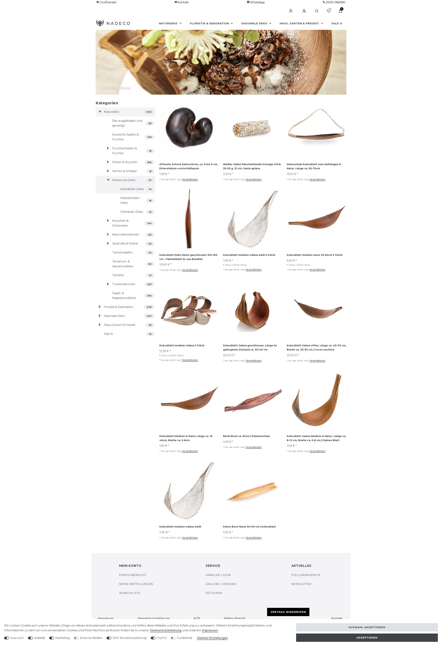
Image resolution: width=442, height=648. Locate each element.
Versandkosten (190, 179)
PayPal (162, 638)
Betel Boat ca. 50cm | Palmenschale (246, 436)
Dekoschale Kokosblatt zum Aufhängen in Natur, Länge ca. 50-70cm (314, 166)
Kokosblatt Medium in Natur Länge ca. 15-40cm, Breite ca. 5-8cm (186, 438)
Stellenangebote (306, 575)
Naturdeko (169, 23)
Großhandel (108, 2)
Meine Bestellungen (136, 584)
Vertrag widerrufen (288, 612)
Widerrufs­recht (234, 618)
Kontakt (183, 2)
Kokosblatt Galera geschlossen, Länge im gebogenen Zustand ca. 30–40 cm (250, 347)
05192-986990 (335, 2)
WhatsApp (257, 2)
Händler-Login (218, 575)
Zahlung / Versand (221, 584)
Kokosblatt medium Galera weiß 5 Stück (249, 255)
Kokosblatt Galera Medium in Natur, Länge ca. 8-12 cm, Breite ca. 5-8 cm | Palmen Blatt (316, 438)
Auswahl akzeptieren (367, 627)
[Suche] (317, 11)
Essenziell (17, 638)
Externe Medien (91, 638)
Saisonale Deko (254, 23)
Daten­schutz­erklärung (153, 618)
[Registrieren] (304, 11)
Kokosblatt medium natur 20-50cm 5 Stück (315, 255)
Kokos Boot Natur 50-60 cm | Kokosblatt (249, 526)
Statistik (39, 638)
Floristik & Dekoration (210, 23)
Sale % (336, 23)
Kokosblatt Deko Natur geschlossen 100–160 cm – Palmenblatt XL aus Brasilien (188, 257)
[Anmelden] (291, 11)
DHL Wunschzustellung (130, 638)
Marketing (62, 638)
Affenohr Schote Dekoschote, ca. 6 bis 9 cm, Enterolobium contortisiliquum (188, 166)
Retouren (214, 593)
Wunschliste (129, 593)
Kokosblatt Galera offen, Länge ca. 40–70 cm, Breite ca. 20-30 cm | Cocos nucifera (316, 347)
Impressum (105, 618)
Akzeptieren (367, 637)
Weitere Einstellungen (212, 638)
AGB (197, 618)
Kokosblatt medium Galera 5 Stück (181, 345)
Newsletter (301, 584)
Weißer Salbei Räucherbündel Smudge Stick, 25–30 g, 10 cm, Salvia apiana (252, 166)
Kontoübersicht (133, 575)
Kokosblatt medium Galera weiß (180, 526)
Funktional (184, 638)
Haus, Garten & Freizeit (300, 23)
